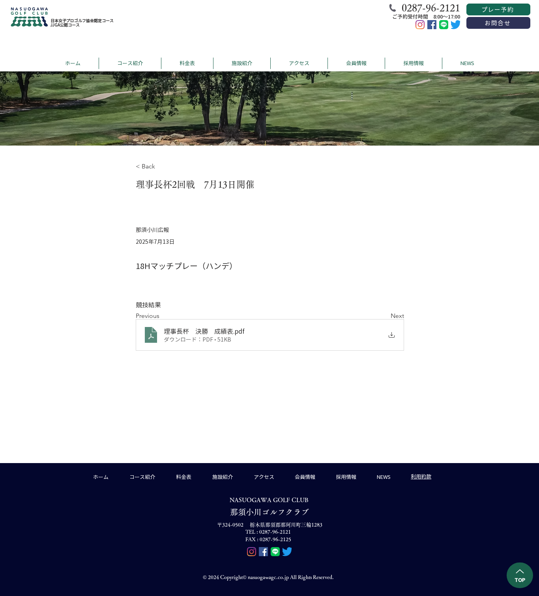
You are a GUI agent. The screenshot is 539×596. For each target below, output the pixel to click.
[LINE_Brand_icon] (443, 24)
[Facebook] (431, 24)
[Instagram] (420, 24)
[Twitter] (455, 24)
